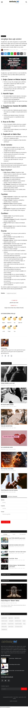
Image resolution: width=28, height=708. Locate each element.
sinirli (4, 331)
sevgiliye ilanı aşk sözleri (11, 293)
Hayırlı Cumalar (18, 623)
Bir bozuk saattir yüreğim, (7, 404)
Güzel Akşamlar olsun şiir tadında (9, 490)
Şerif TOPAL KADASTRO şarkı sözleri (17, 538)
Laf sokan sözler (18, 626)
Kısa (24, 623)
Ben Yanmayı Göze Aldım (7, 468)
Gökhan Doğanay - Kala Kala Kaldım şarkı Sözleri (17, 566)
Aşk (14, 322)
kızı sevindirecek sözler (7, 447)
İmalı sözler (10, 626)
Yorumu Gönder (5, 522)
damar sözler (4, 620)
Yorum (2, 511)
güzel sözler (4, 618)
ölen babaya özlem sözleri (14, 664)
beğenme (9, 322)
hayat (24, 620)
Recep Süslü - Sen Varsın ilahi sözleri (17, 551)
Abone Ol (24, 688)
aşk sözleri (4, 623)
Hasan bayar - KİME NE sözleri (15, 658)
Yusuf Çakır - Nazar (13, 558)
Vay (14, 331)
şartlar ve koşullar (13, 701)
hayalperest (4, 629)
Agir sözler (17, 618)
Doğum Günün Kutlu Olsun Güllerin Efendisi (14, 307)
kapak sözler (10, 623)
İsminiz (2, 500)
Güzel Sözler (6, 49)
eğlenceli (20, 322)
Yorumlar (4, 496)
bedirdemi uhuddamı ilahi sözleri (16, 545)
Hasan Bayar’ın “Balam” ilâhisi (10, 600)
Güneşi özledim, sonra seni (8, 383)
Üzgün (9, 331)
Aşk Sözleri (4, 36)
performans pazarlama (5, 707)
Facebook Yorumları (12, 496)
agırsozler (11, 618)
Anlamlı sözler (18, 620)
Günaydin (11, 620)
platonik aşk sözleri (14, 302)
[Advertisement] (14, 15)
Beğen (3, 322)
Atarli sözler (4, 626)
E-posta (3, 505)
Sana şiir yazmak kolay (6, 426)
